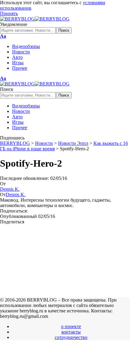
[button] (9, 13)
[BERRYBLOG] (35, 18)
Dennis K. (10, 189)
